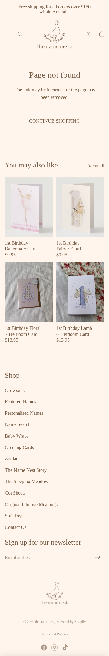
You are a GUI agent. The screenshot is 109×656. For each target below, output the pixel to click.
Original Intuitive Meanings (31, 504)
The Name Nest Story (26, 469)
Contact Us (15, 526)
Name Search (18, 424)
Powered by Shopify (71, 622)
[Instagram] (54, 647)
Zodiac (11, 458)
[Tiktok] (65, 647)
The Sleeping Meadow (26, 481)
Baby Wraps (16, 435)
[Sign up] (97, 557)
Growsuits (15, 390)
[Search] (20, 34)
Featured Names (20, 401)
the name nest (44, 622)
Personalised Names (24, 412)
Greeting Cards (19, 447)
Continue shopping (54, 120)
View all (96, 165)
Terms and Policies (54, 634)
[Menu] (7, 34)
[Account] (88, 34)
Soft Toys (14, 515)
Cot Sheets (15, 492)
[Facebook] (44, 647)
